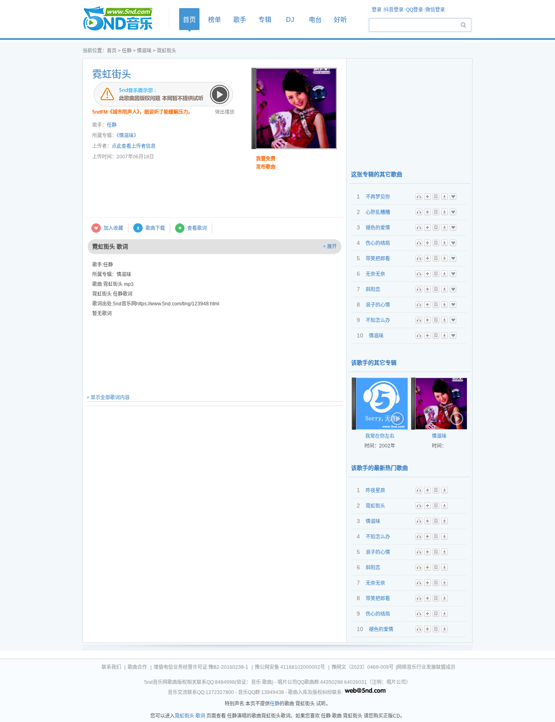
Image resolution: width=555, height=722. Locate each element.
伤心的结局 (378, 243)
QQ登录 (414, 10)
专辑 (264, 19)
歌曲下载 (155, 228)
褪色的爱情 (378, 228)
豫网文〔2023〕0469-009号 (363, 667)
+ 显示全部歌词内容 (108, 397)
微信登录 (435, 10)
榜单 (214, 19)
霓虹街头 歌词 (190, 716)
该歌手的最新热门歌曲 (379, 468)
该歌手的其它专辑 (374, 362)
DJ (290, 19)
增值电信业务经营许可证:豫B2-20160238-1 (201, 667)
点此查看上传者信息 (134, 146)
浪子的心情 (378, 305)
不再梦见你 (378, 197)
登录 (377, 10)
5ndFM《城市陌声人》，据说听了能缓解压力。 (142, 112)
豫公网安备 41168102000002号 (290, 667)
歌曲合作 (137, 667)
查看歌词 (197, 228)
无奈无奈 (375, 274)
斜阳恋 (373, 289)
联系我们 (111, 667)
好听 (340, 19)
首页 (123, 18)
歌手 (239, 19)
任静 (127, 51)
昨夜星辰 (375, 490)
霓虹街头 (111, 74)
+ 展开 (330, 246)
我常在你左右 (380, 436)
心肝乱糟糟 (378, 212)
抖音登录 (393, 10)
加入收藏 (113, 228)
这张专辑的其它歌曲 (376, 174)
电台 (315, 19)
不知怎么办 (378, 320)
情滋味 (144, 51)
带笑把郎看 (378, 259)
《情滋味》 (128, 135)
